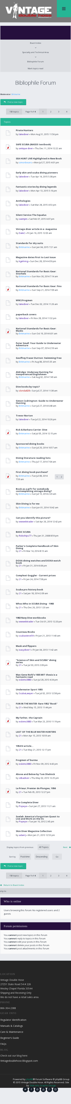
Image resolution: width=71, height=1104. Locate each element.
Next (65, 847)
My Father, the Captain (29, 718)
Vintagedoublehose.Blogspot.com (19, 1060)
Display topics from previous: (20, 847)
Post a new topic (15, 102)
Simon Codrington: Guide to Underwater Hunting (39, 402)
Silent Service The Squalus (31, 215)
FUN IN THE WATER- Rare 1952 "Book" (36, 704)
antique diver (26, 148)
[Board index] (28, 10)
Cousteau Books (25, 632)
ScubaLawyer (26, 693)
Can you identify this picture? (33, 518)
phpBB (29, 1079)
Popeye (23, 806)
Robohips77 (25, 535)
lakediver (24, 134)
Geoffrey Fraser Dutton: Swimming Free (39, 358)
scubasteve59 (26, 635)
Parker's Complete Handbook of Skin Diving (37, 547)
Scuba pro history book (29, 589)
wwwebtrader (26, 521)
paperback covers (26, 314)
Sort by (12, 856)
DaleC (22, 233)
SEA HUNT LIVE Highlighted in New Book (39, 158)
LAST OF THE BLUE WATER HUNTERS (36, 732)
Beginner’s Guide (9, 1037)
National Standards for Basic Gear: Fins (39, 286)
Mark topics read (35, 68)
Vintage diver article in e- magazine (36, 229)
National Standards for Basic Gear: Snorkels (36, 272)
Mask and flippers (26, 646)
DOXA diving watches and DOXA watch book (38, 562)
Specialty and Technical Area (35, 52)
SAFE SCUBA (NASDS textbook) (33, 144)
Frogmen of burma (27, 760)
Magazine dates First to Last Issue (36, 257)
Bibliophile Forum (35, 61)
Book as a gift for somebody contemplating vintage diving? (34, 490)
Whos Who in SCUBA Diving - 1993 (35, 604)
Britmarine (16, 94)
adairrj (22, 835)
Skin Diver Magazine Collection (34, 831)
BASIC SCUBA (23, 532)
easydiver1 (25, 649)
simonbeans (25, 162)
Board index (35, 43)
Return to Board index (14, 885)
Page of (31, 111)
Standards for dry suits (29, 243)
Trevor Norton (24, 416)
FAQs (3, 1043)
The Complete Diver (27, 802)
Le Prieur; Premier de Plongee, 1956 (36, 788)
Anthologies (23, 201)
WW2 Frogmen (24, 300)
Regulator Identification (13, 1019)
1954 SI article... (24, 746)
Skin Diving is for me (27, 504)
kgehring (23, 261)
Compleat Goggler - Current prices (36, 575)
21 (20, 551)
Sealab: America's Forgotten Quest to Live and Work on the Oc (38, 817)
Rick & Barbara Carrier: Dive (31, 430)
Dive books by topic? (28, 387)
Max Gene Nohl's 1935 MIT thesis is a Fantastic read (36, 676)
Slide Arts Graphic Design (42, 1085)
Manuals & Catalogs (11, 1025)
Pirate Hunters (24, 130)
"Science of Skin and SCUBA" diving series (36, 661)
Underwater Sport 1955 (29, 689)
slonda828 (24, 390)
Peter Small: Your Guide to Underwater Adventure (38, 344)
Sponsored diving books (30, 444)
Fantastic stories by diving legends (36, 187)
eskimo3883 (25, 679)
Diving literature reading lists (33, 458)
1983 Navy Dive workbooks (31, 618)
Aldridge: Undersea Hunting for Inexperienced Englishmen (34, 373)
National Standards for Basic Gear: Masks (36, 329)
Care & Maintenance (11, 1031)
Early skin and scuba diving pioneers (37, 173)
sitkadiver (24, 777)
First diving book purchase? (32, 472)
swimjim (23, 218)
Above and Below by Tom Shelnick (35, 774)
